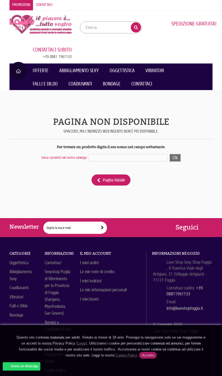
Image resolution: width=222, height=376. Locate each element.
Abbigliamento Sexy (79, 70)
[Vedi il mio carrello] (203, 50)
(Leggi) (81, 343)
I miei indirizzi (91, 281)
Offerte (40, 70)
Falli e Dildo (45, 84)
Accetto (148, 355)
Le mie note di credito (97, 272)
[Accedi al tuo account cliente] (209, 4)
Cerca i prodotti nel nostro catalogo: (64, 157)
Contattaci (44, 4)
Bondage (111, 84)
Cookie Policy (126, 355)
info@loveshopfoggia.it (184, 308)
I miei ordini (89, 263)
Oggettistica (122, 70)
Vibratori (154, 70)
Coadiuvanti (80, 84)
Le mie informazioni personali (103, 290)
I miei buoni (89, 299)
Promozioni (21, 4)
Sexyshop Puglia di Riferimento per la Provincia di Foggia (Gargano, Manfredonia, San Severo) (57, 292)
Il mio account (95, 253)
